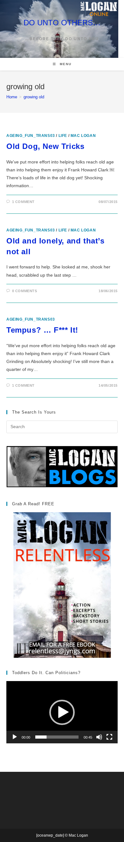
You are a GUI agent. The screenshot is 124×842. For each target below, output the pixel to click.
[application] (62, 712)
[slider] (57, 737)
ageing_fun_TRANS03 (30, 135)
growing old (34, 97)
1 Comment (23, 202)
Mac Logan (83, 135)
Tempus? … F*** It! (42, 330)
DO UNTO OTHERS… (62, 22)
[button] (62, 712)
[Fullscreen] (109, 737)
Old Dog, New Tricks (45, 146)
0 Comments (24, 291)
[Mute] (99, 737)
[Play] (14, 737)
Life (63, 135)
